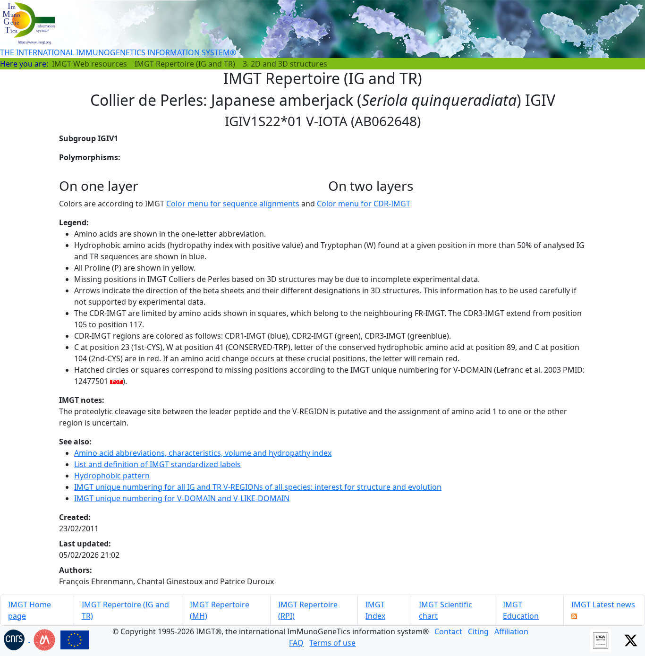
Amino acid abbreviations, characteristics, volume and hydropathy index (202, 453)
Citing (478, 631)
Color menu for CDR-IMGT (363, 203)
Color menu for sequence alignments (232, 203)
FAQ (296, 643)
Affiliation (511, 631)
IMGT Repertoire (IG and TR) (185, 64)
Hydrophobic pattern (112, 475)
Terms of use (332, 643)
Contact (448, 631)
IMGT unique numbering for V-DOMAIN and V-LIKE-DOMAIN (181, 498)
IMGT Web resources (89, 64)
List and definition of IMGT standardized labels (157, 464)
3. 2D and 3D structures (285, 64)
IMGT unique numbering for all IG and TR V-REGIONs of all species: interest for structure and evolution (257, 487)
